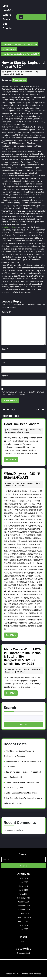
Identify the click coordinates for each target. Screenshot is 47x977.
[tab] (21, 17)
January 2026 (23, 902)
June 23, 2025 (13, 669)
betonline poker (8, 227)
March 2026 (23, 894)
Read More (12, 460)
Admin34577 (29, 72)
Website (4, 376)
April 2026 (23, 890)
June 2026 (23, 882)
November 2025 (23, 909)
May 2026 (23, 886)
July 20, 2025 (13, 483)
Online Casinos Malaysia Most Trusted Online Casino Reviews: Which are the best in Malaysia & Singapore (23, 798)
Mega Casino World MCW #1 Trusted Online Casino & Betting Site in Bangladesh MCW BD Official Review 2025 (22, 656)
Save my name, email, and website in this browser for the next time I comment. (22, 393)
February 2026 (23, 898)
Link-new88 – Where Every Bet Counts (20, 44)
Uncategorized (9, 49)
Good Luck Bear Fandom (21, 424)
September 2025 (23, 917)
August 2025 (23, 921)
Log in (23, 941)
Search (10, 707)
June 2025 (23, 929)
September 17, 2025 (16, 430)
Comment (6, 312)
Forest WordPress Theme (17, 974)
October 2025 (23, 913)
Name (4, 349)
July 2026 (23, 878)
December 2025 (23, 906)
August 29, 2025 (12, 72)
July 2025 (23, 925)
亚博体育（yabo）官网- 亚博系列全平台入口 (22, 475)
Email (4, 362)
